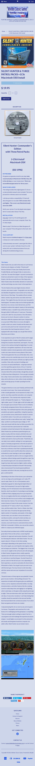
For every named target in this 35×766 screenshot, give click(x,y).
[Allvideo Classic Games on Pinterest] (17, 734)
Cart (32, 1)
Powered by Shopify (28, 752)
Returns (17, 718)
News (17, 725)
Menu (5, 1)
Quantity (4, 93)
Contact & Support (18, 716)
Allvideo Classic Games (17, 752)
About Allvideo (17, 721)
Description (17, 107)
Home (3, 31)
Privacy (17, 723)
